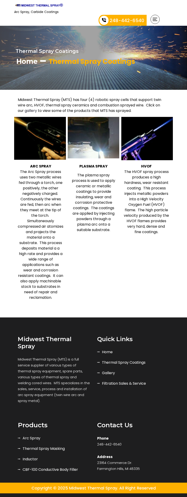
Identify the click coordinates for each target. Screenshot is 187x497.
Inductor (30, 459)
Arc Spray (31, 438)
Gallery (108, 373)
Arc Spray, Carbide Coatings (36, 12)
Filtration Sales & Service (124, 383)
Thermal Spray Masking (44, 448)
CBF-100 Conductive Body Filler (50, 469)
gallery (31, 110)
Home (27, 61)
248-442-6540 (127, 20)
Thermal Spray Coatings (123, 362)
